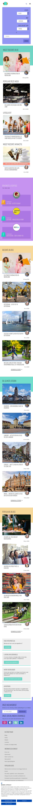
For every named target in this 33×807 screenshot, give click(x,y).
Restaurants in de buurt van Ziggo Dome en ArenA (16, 770)
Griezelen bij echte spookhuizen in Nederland (16, 778)
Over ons (7, 752)
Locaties (7, 742)
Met (27, 18)
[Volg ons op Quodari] (15, 722)
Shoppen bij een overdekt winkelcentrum (15, 776)
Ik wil (26, 10)
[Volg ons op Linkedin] (21, 722)
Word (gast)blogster (10, 761)
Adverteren (7, 754)
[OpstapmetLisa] (5, 4)
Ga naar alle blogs (16, 369)
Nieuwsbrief (8, 759)
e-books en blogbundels (11, 662)
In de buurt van (23, 26)
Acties (6, 737)
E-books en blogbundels (11, 744)
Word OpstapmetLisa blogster (13, 679)
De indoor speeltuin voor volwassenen (14, 773)
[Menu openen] (30, 3)
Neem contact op (9, 756)
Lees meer (7, 647)
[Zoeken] (26, 4)
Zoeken (26, 41)
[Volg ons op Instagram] (4, 722)
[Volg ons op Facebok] (10, 722)
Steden (6, 740)
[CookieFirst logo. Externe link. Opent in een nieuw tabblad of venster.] (1, 783)
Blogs (6, 735)
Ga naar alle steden (16, 500)
